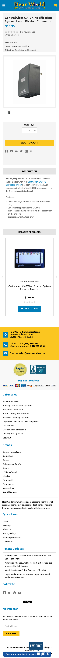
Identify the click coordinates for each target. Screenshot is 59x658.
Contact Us (8, 541)
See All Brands (10, 492)
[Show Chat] (38, 654)
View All (7, 438)
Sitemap (7, 525)
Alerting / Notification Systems (17, 405)
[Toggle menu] (4, 5)
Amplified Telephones (13, 409)
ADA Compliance (11, 401)
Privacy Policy (9, 533)
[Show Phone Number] (48, 654)
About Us (7, 529)
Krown (6, 468)
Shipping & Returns (12, 537)
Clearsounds (8, 484)
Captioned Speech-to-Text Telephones (21, 421)
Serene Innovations (12, 452)
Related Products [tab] (29, 232)
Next (56, 277)
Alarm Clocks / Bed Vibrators (16, 413)
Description (29, 171)
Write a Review (12, 35)
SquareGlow (8, 488)
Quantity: (29, 125)
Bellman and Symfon (12, 464)
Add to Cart (31, 309)
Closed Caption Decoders (14, 430)
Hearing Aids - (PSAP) (13, 433)
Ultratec (6, 476)
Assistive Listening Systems (16, 417)
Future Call (8, 480)
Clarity (6, 460)
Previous (3, 277)
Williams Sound (10, 472)
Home (6, 521)
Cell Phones (8, 425)
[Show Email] (43, 654)
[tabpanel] (29, 277)
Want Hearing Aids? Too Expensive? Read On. (26, 570)
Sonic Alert (8, 456)
